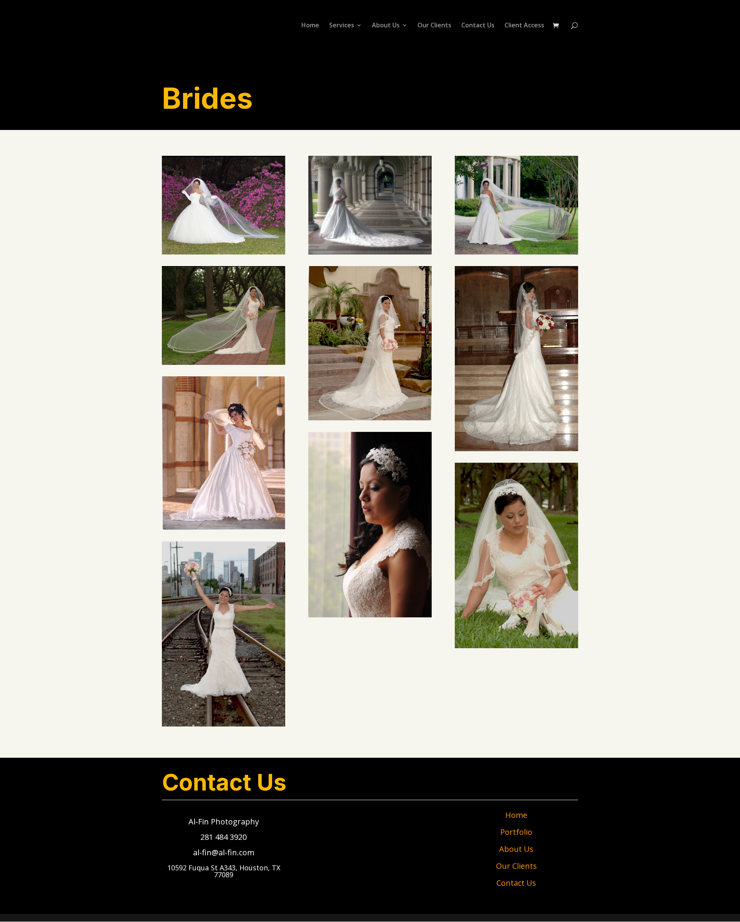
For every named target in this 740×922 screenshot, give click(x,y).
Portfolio (516, 832)
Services (341, 25)
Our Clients (434, 25)
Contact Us (477, 25)
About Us (386, 25)
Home (310, 25)
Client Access (524, 25)
